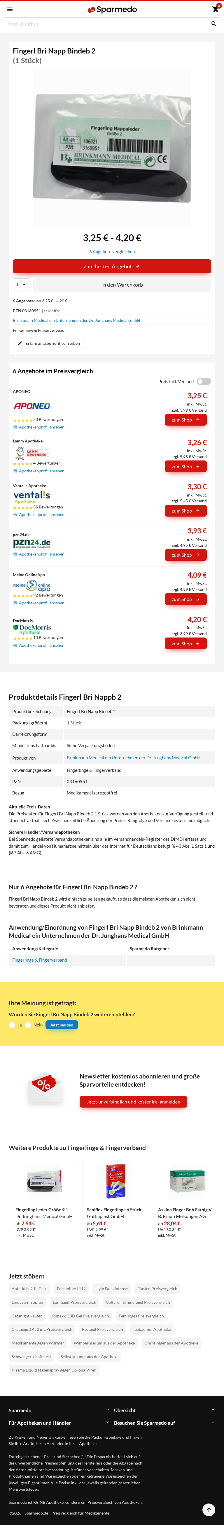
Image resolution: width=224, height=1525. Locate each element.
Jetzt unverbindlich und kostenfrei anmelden (133, 1101)
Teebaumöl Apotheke (152, 1329)
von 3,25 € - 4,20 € (40, 300)
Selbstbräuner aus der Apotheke (89, 1356)
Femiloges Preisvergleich (141, 1315)
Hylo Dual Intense (111, 1288)
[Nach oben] (208, 1509)
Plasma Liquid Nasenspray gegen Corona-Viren (54, 1369)
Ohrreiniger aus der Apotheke (171, 1342)
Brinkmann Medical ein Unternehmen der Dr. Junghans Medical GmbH (76, 320)
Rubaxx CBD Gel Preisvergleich (80, 1315)
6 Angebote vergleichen (112, 251)
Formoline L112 (71, 1288)
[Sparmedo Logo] (112, 10)
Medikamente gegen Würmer (38, 1342)
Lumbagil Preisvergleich (74, 1302)
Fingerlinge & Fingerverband (39, 959)
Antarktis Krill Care (29, 1288)
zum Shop (182, 419)
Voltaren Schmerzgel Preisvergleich (138, 1302)
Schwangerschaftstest (31, 1356)
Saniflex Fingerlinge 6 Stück (114, 1209)
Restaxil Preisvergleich (102, 1329)
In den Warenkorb (122, 284)
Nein (38, 1024)
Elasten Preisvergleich (157, 1288)
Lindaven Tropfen (27, 1302)
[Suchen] (213, 23)
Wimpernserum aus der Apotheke (104, 1342)
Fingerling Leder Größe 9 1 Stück (44, 1209)
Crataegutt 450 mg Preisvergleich (42, 1329)
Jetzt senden (62, 1024)
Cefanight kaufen (27, 1315)
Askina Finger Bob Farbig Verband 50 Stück (187, 1209)
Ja (20, 1024)
